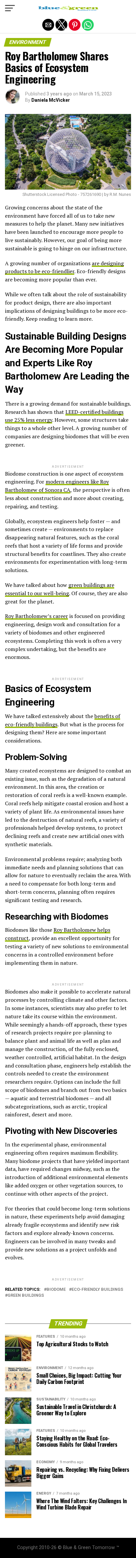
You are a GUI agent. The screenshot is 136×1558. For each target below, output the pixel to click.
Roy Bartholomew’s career (36, 616)
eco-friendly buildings (97, 1289)
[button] (10, 8)
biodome (56, 1289)
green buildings (26, 1295)
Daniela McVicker (50, 100)
